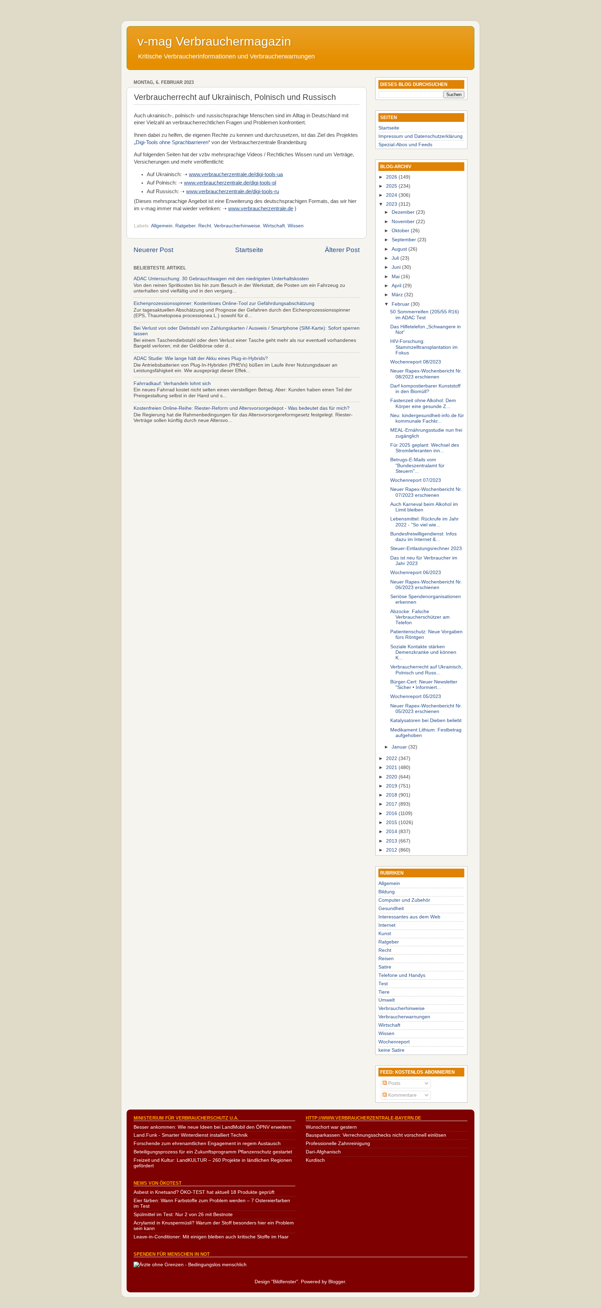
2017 (392, 804)
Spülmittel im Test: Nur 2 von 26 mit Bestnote (183, 1214)
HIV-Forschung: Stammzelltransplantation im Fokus (424, 347)
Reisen (386, 958)
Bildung (386, 891)
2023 (392, 204)
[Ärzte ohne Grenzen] (190, 1264)
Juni (397, 267)
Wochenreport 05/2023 (415, 696)
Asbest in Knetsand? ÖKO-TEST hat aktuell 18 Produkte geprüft (204, 1192)
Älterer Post (342, 249)
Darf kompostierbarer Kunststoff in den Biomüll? (425, 388)
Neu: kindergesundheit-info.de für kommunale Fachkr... (427, 418)
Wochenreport (394, 1041)
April (397, 285)
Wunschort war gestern (331, 1127)
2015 (392, 822)
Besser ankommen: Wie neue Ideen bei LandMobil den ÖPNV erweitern (212, 1127)
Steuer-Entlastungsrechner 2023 (426, 548)
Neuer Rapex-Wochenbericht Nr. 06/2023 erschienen (426, 584)
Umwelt (386, 1000)
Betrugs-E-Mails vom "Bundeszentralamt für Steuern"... (417, 465)
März (398, 294)
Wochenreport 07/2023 (415, 480)
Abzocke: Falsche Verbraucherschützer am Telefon (420, 617)
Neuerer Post (153, 249)
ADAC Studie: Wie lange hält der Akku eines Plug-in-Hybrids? (201, 358)
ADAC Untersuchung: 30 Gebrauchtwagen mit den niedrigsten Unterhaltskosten (221, 278)
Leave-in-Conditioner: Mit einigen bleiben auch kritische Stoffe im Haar (211, 1236)
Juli (396, 258)
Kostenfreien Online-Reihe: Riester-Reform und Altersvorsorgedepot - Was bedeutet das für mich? (242, 408)
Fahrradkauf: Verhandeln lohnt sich (172, 383)
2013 (392, 841)
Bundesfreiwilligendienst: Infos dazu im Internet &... (423, 536)
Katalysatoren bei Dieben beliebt (426, 720)
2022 (392, 758)
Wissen (296, 225)
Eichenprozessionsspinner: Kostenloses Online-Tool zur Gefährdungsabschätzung (224, 303)
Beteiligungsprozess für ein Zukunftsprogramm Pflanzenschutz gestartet (213, 1151)
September (404, 239)
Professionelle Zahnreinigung (338, 1143)
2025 (392, 186)
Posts (393, 1083)
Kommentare (402, 1095)
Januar (400, 747)
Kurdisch (315, 1160)
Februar (401, 304)
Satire (384, 967)
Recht (204, 225)
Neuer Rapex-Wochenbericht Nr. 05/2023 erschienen (426, 708)
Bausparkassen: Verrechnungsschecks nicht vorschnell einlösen (376, 1135)
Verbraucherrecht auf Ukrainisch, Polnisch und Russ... (426, 669)
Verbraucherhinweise (237, 225)
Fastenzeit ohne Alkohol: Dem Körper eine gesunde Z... (423, 403)
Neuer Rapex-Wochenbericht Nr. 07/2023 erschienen (426, 492)
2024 (392, 195)
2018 (392, 795)
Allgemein (162, 225)
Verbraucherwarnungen (404, 1016)
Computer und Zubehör (404, 900)
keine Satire (391, 1050)
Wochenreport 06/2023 (415, 572)
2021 (392, 767)
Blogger (336, 1281)
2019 (392, 786)
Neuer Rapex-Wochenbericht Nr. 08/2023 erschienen (426, 373)
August (400, 249)
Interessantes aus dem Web (409, 916)
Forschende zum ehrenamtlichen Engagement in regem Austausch (207, 1143)
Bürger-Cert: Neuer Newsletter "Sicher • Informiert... (423, 684)
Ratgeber (185, 225)
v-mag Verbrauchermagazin (214, 41)
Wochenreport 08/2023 (415, 362)
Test (383, 983)
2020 (392, 777)
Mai (396, 276)
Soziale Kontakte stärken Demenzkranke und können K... (423, 652)
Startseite (249, 249)
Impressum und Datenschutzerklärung (420, 136)
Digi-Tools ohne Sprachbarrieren (172, 142)
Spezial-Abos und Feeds (405, 144)
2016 (392, 813)
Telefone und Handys (401, 975)
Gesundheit (391, 908)
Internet (386, 925)
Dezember (404, 212)
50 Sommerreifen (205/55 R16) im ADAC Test (424, 314)
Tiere (384, 992)
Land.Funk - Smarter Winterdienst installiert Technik (191, 1135)
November (404, 221)
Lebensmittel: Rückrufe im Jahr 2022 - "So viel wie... (424, 521)
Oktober (401, 230)
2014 (392, 831)
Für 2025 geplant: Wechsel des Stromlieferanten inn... (424, 447)
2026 (392, 177)
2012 (392, 850)
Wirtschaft (274, 225)
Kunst (384, 933)
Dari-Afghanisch (323, 1151)
